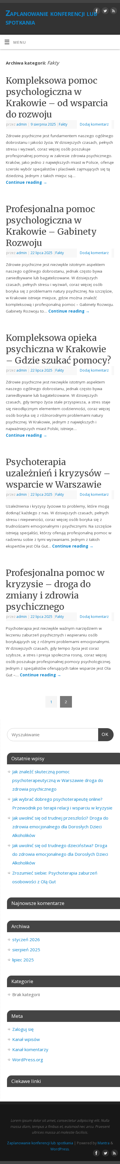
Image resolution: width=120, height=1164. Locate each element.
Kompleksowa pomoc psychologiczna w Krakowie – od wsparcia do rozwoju (57, 97)
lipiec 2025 (23, 960)
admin (21, 124)
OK (103, 734)
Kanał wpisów (26, 1039)
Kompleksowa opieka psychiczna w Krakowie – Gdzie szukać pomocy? (58, 349)
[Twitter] (104, 11)
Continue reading (26, 182)
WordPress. (60, 1149)
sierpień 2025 (26, 949)
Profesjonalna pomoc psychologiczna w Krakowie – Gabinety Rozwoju (51, 225)
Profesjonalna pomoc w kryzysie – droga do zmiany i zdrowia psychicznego (55, 589)
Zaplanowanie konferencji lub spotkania (51, 17)
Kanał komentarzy (30, 1049)
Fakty (63, 124)
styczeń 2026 (26, 939)
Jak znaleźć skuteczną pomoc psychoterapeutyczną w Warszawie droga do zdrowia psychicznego (57, 780)
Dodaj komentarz (94, 124)
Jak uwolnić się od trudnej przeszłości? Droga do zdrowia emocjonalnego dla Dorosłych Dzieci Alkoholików (60, 826)
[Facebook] (96, 11)
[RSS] (113, 11)
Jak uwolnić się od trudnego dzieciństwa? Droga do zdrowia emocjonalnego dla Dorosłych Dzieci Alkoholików (60, 854)
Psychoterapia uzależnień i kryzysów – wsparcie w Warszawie (58, 473)
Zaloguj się (22, 1029)
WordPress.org (27, 1059)
